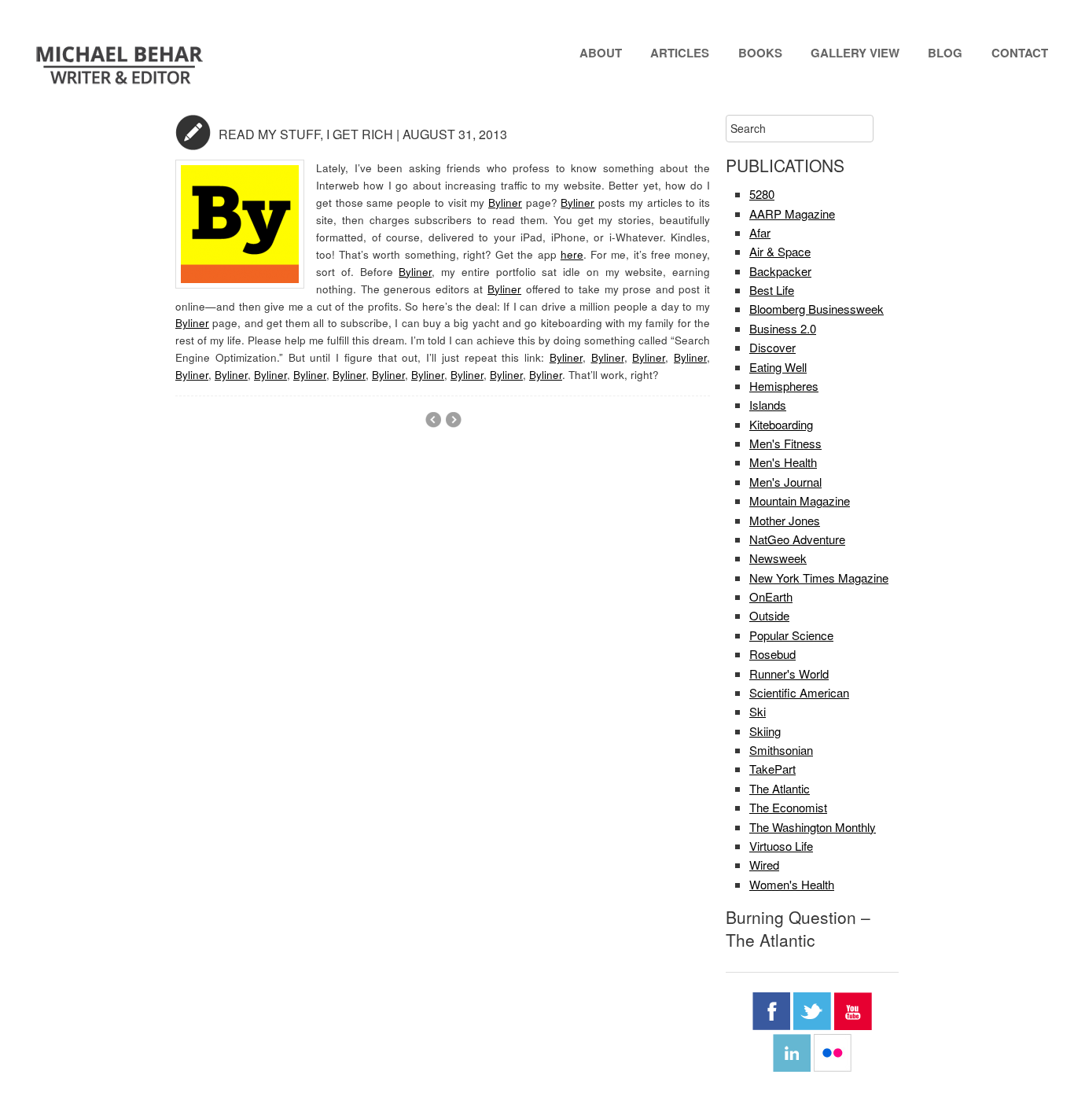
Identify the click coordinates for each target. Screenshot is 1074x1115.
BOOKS (760, 52)
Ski (757, 711)
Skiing (765, 731)
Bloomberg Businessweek (816, 308)
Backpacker (780, 271)
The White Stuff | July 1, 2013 (453, 420)
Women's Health (791, 884)
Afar (760, 232)
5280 (761, 194)
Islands (767, 404)
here (572, 254)
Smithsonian (781, 749)
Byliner (505, 202)
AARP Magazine (792, 213)
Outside (769, 615)
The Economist (788, 807)
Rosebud (772, 654)
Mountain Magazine (799, 500)
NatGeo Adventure (797, 539)
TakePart (772, 768)
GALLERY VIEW (855, 52)
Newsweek (778, 558)
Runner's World (789, 673)
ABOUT (600, 52)
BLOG (945, 52)
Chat (193, 132)
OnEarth (771, 596)
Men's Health (783, 462)
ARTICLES (679, 52)
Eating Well (778, 367)
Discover (772, 347)
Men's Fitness (785, 443)
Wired (764, 864)
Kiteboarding (781, 424)
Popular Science (791, 635)
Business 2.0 (782, 328)
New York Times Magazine (818, 577)
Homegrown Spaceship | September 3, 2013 (433, 420)
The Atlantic (779, 788)
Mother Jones (784, 520)
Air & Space (780, 251)
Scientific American (799, 692)
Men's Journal (785, 481)
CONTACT (1019, 52)
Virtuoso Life (781, 845)
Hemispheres (783, 385)
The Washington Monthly (812, 827)
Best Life (771, 290)
